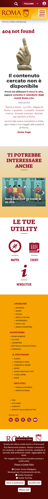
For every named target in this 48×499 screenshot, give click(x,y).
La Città (27, 107)
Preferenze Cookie (24, 439)
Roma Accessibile (24, 387)
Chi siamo (16, 403)
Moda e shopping (24, 327)
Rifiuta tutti (24, 490)
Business (20, 308)
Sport (18, 311)
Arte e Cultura (23, 317)
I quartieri (17, 110)
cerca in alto (36, 91)
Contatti (16, 406)
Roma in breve (13, 107)
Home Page (24, 132)
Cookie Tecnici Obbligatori (25, 469)
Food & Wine (20, 375)
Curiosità (29, 110)
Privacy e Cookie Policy (24, 464)
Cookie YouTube (25, 478)
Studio (19, 314)
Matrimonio (21, 321)
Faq (13, 400)
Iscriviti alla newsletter (24, 410)
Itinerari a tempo (24, 113)
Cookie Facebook (25, 475)
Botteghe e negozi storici (24, 346)
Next (43, 193)
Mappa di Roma (23, 391)
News (16, 368)
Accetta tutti (34, 483)
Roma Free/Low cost (24, 371)
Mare (16, 378)
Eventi (17, 359)
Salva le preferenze (15, 483)
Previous (5, 193)
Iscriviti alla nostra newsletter (20, 121)
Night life (20, 324)
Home (5, 22)
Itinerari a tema (21, 362)
